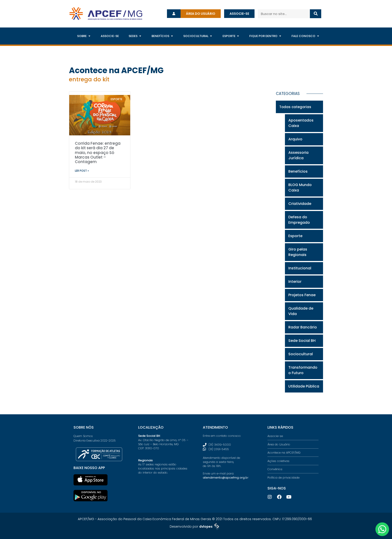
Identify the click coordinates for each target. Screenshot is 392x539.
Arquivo (295, 139)
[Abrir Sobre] (89, 36)
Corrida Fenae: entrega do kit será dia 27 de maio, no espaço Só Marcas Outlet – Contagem (97, 153)
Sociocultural (300, 354)
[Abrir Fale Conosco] (317, 36)
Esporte (295, 235)
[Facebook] (279, 497)
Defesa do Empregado (299, 219)
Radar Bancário (302, 327)
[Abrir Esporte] (238, 36)
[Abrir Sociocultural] (211, 36)
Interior (294, 281)
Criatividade (299, 203)
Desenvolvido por (191, 526)
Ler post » (82, 171)
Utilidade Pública (303, 386)
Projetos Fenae (302, 295)
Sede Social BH (302, 340)
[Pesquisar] (315, 13)
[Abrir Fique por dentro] (280, 36)
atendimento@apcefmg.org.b (225, 477)
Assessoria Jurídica (298, 155)
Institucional (299, 268)
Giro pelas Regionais (297, 252)
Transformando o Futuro (302, 370)
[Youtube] (289, 497)
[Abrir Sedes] (140, 36)
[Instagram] (269, 497)
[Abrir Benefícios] (171, 36)
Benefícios (298, 171)
